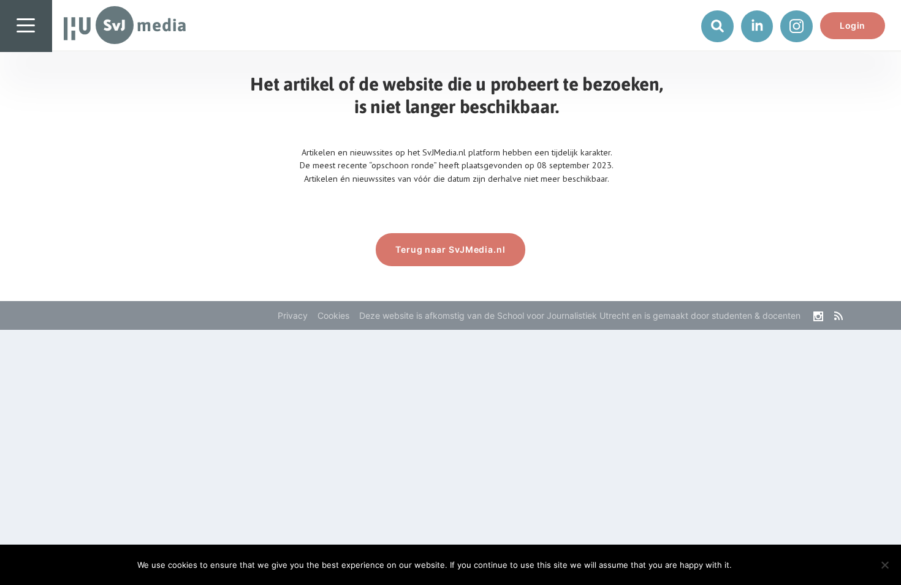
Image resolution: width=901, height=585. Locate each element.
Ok (751, 565)
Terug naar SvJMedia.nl (450, 249)
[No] (884, 565)
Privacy (293, 315)
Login (852, 25)
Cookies (333, 315)
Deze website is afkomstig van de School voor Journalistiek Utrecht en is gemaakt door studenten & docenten (579, 315)
